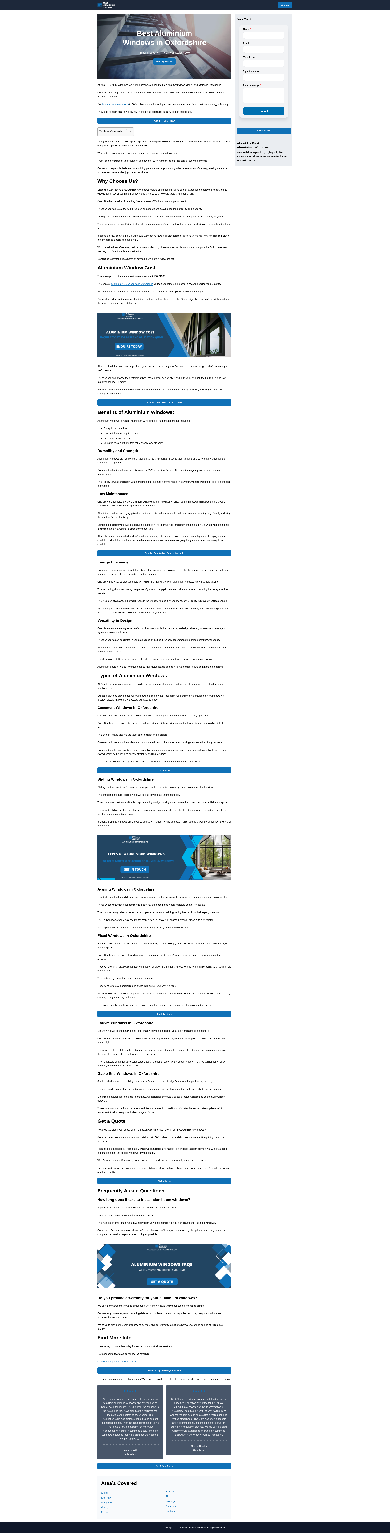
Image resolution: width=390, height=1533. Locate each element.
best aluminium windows (115, 104)
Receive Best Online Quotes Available (164, 553)
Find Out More (164, 1014)
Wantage (170, 1501)
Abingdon (123, 1361)
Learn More (164, 770)
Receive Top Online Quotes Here (164, 1370)
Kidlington (111, 1361)
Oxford (101, 1361)
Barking (134, 1361)
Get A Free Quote (164, 1466)
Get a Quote (162, 61)
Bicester (170, 1491)
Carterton (171, 1506)
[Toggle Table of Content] (127, 131)
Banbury (170, 1511)
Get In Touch (264, 131)
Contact (285, 5)
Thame (169, 1496)
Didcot (104, 1512)
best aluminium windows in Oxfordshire (132, 284)
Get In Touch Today (164, 121)
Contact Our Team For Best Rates (164, 402)
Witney (105, 1507)
